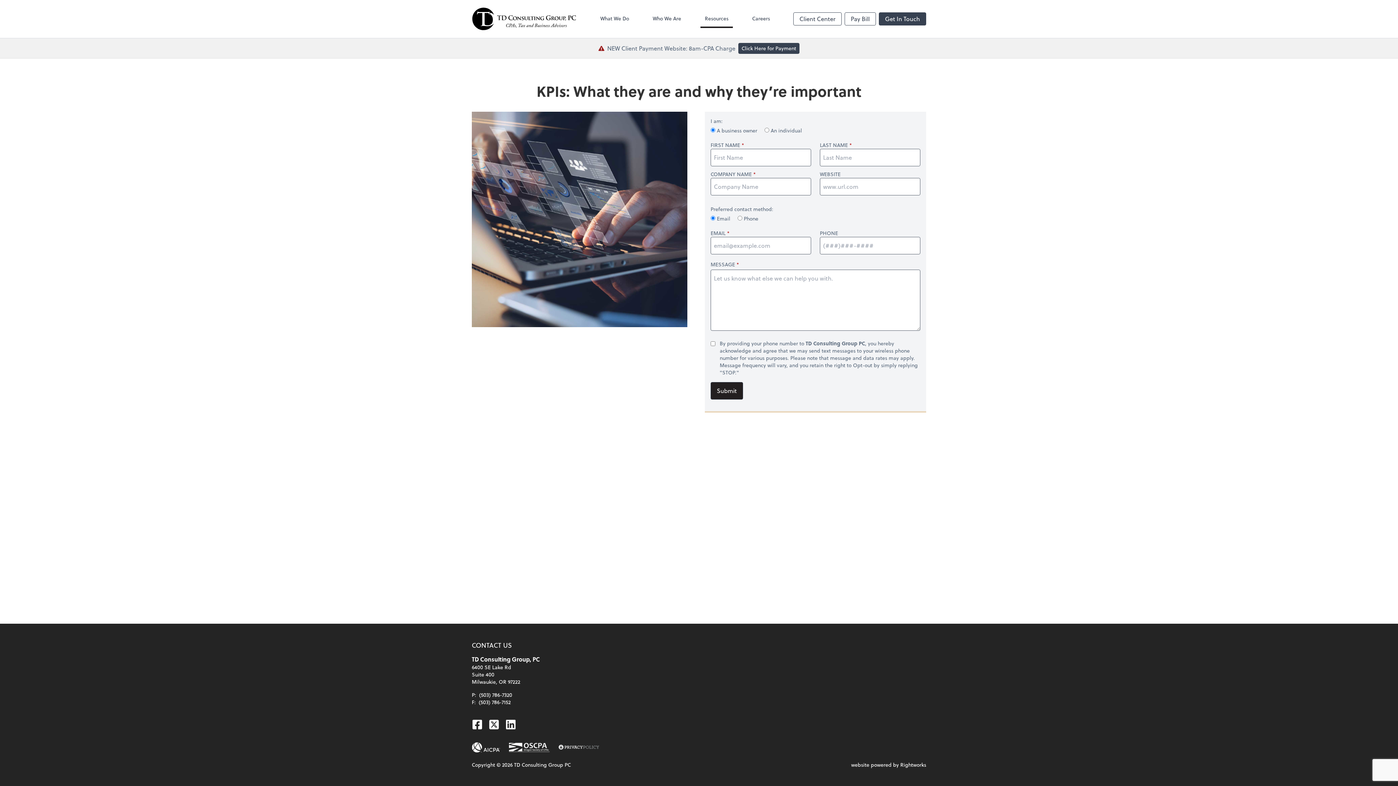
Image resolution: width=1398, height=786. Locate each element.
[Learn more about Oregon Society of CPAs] (529, 747)
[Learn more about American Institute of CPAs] (486, 747)
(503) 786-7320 (495, 695)
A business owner (737, 130)
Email (723, 218)
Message (723, 264)
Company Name (731, 174)
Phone (750, 218)
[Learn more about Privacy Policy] (578, 747)
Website (830, 174)
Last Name (834, 145)
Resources (716, 18)
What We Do (614, 18)
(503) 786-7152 (495, 702)
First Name (725, 145)
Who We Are (667, 18)
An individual (785, 130)
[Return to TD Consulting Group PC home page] (524, 19)
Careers (761, 18)
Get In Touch (902, 19)
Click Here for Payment (769, 48)
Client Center (817, 19)
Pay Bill (860, 19)
